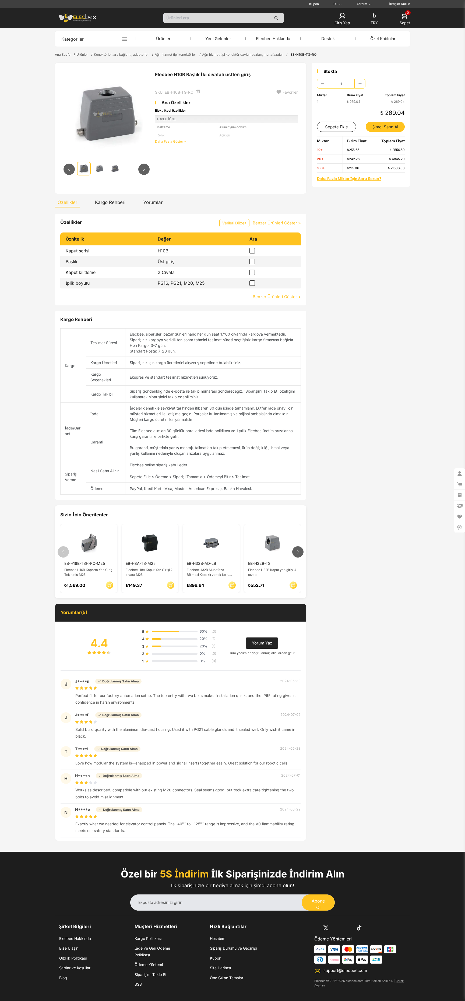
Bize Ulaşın (68, 948)
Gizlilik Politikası (73, 958)
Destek (328, 38)
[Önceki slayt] (69, 169)
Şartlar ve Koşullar (74, 967)
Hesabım (217, 938)
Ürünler (163, 38)
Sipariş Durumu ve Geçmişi (233, 948)
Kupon (314, 4)
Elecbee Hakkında (273, 38)
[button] (342, 19)
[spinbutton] (341, 84)
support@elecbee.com (345, 970)
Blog (63, 977)
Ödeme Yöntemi (149, 964)
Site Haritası (220, 967)
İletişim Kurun (399, 4)
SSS (138, 984)
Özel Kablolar (383, 38)
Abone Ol (318, 904)
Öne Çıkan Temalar (226, 977)
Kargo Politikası (148, 938)
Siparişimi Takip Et (151, 974)
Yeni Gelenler (218, 38)
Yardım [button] (362, 4)
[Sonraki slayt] (144, 169)
